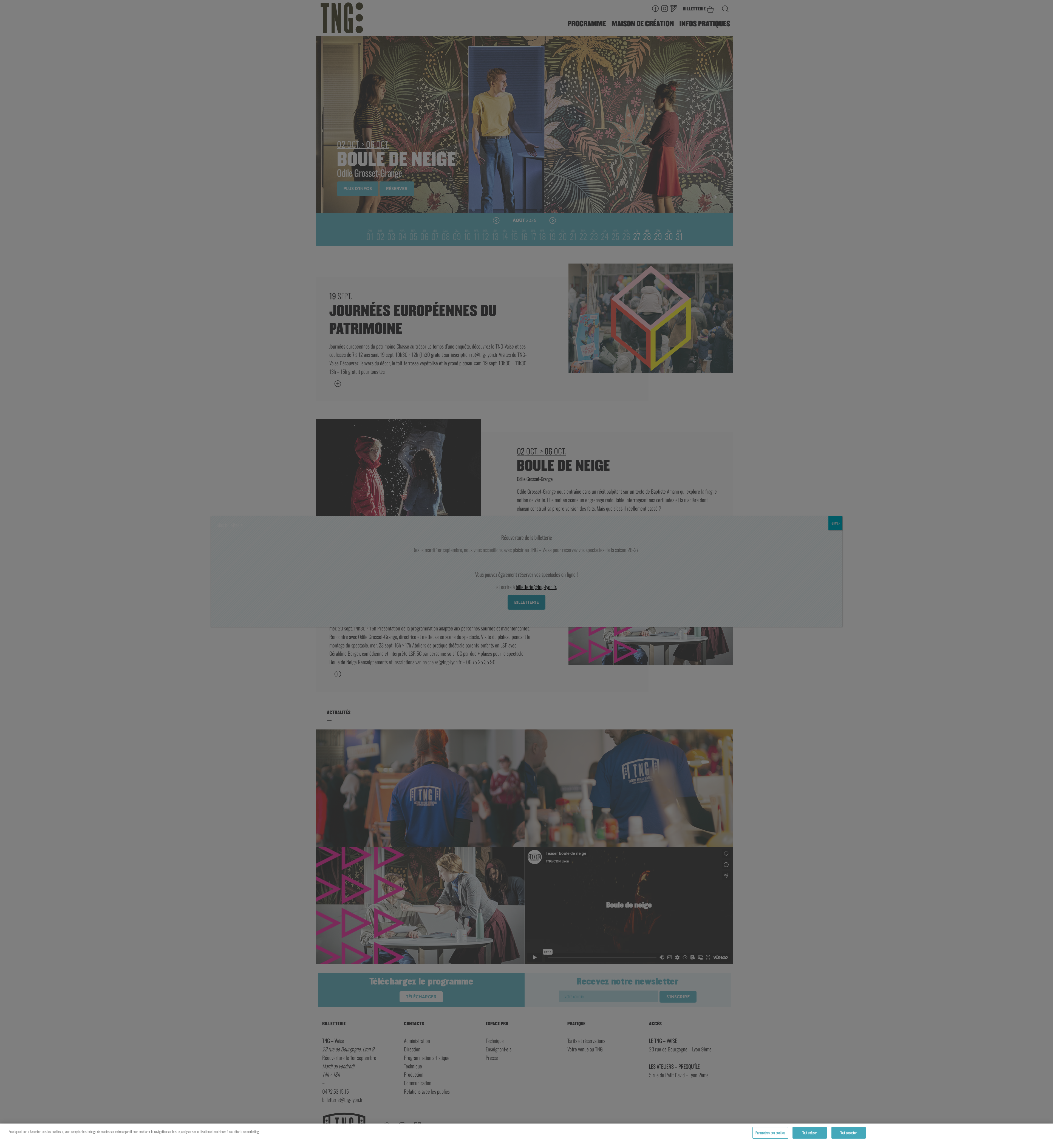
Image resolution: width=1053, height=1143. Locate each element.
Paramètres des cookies (770, 1132)
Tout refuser (809, 1132)
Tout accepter (848, 1132)
